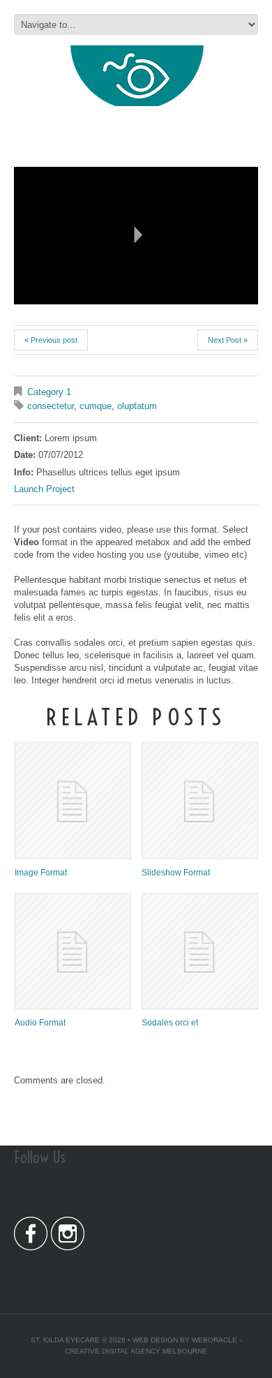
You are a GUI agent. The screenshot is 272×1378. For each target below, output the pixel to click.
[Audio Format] (73, 951)
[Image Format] (73, 800)
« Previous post (50, 340)
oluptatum (137, 406)
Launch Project (44, 489)
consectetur (50, 406)
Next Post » (228, 340)
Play (136, 235)
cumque (96, 406)
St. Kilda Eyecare (65, 1340)
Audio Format (40, 1023)
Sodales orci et (170, 1023)
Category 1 (49, 392)
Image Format (41, 872)
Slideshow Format (176, 872)
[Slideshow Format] (200, 800)
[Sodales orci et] (200, 951)
